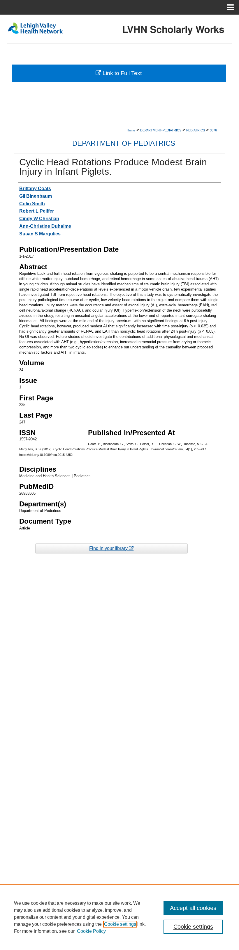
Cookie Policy (91, 931)
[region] (119, 917)
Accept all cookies (193, 908)
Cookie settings (120, 924)
